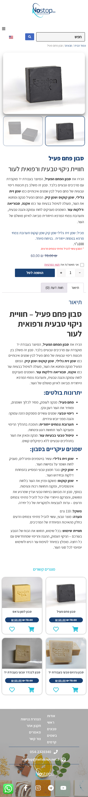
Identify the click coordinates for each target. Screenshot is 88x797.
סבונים (68, 45)
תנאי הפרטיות (52, 264)
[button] (3, 28)
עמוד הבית (80, 45)
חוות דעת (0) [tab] (54, 287)
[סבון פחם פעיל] (44, 83)
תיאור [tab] (75, 287)
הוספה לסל (34, 272)
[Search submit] (29, 36)
